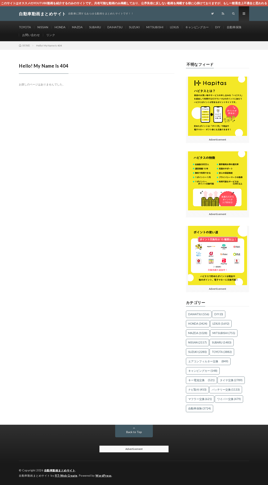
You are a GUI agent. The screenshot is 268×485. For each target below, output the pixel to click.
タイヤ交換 (231, 380)
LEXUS (174, 27)
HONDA (60, 27)
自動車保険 (234, 27)
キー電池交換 (201, 380)
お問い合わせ (31, 35)
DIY (217, 27)
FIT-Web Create (66, 475)
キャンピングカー (197, 27)
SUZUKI (134, 27)
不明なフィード (200, 64)
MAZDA (77, 27)
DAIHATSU (114, 27)
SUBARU (95, 27)
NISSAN (42, 27)
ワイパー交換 (229, 399)
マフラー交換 (200, 399)
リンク (50, 35)
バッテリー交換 (226, 389)
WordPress (103, 475)
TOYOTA (25, 27)
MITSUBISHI (155, 27)
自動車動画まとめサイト (59, 470)
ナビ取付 (197, 389)
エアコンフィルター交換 (208, 361)
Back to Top (134, 432)
